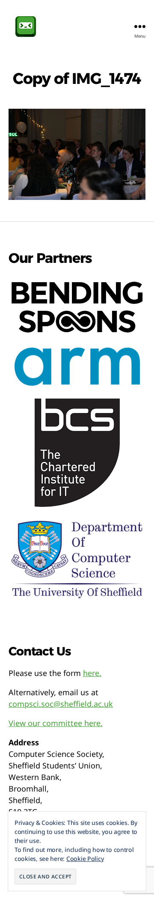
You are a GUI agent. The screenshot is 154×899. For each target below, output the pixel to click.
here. (92, 673)
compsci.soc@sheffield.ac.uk (61, 704)
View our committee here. (56, 723)
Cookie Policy (85, 858)
